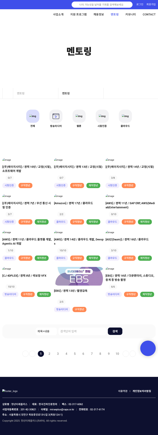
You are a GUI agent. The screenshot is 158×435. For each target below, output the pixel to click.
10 (117, 354)
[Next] (126, 354)
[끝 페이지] (133, 354)
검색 (115, 331)
